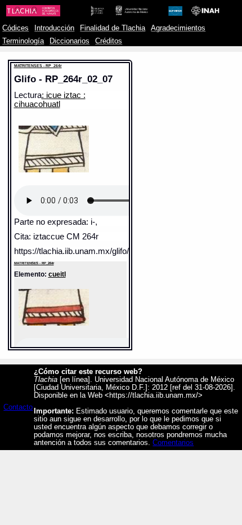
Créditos (108, 41)
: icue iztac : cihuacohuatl (50, 100)
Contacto (18, 407)
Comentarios (173, 443)
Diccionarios (69, 41)
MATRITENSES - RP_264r (38, 65)
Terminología (23, 41)
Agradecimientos (178, 28)
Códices (15, 28)
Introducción (54, 28)
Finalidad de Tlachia (112, 28)
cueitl (57, 274)
